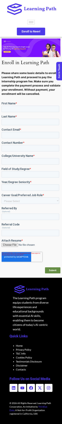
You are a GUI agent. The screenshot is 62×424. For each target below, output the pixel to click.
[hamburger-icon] (31, 22)
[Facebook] (31, 388)
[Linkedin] (13, 388)
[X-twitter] (40, 388)
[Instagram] (48, 388)
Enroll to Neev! (31, 31)
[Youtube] (22, 388)
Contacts (21, 369)
